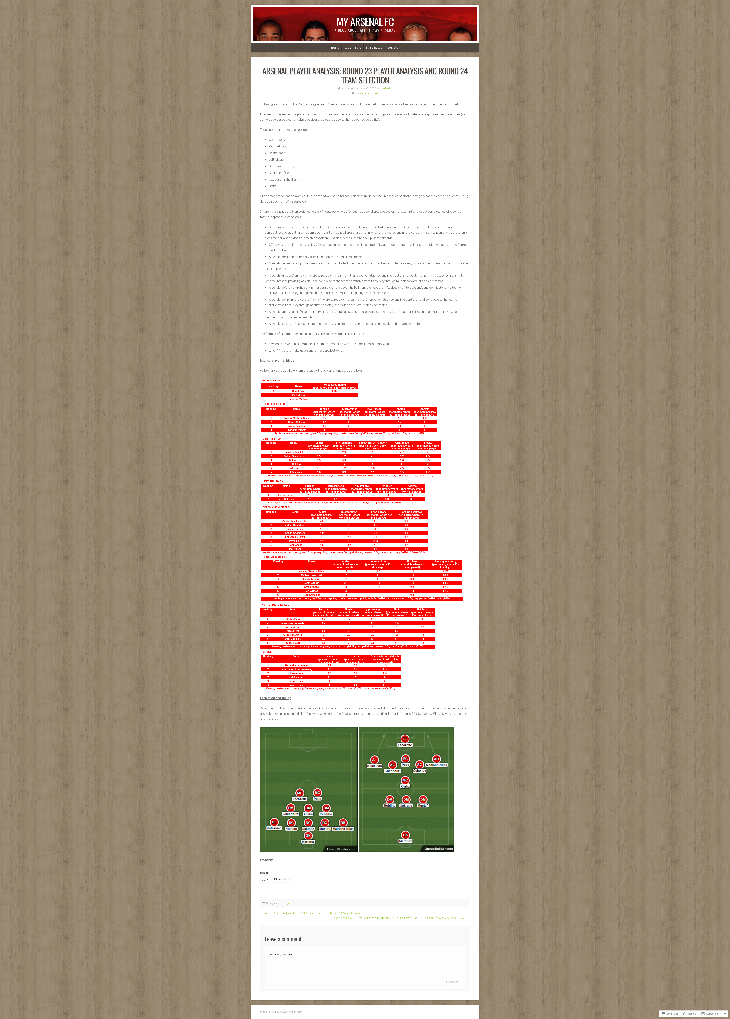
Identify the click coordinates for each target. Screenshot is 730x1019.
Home (335, 47)
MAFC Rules (374, 47)
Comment (452, 981)
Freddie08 (386, 88)
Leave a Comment (367, 93)
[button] (309, 790)
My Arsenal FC (365, 21)
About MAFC (352, 47)
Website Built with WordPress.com (281, 1011)
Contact (393, 47)
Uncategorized (287, 903)
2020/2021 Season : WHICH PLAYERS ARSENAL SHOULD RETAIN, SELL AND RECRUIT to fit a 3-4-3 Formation (400, 918)
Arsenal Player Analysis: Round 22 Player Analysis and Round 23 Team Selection (312, 913)
